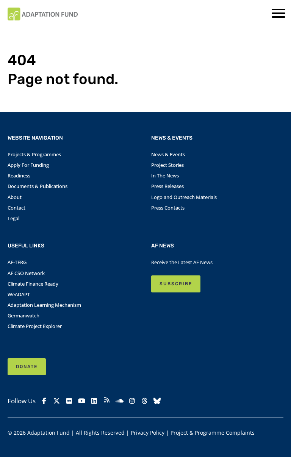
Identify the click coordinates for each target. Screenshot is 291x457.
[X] (57, 401)
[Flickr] (69, 401)
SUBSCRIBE (176, 283)
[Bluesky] (157, 401)
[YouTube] (82, 401)
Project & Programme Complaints (213, 432)
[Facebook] (44, 401)
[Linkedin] (94, 401)
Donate (27, 366)
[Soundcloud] (119, 401)
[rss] (107, 401)
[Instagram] (132, 401)
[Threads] (145, 401)
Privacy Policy (147, 432)
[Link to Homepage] (43, 14)
